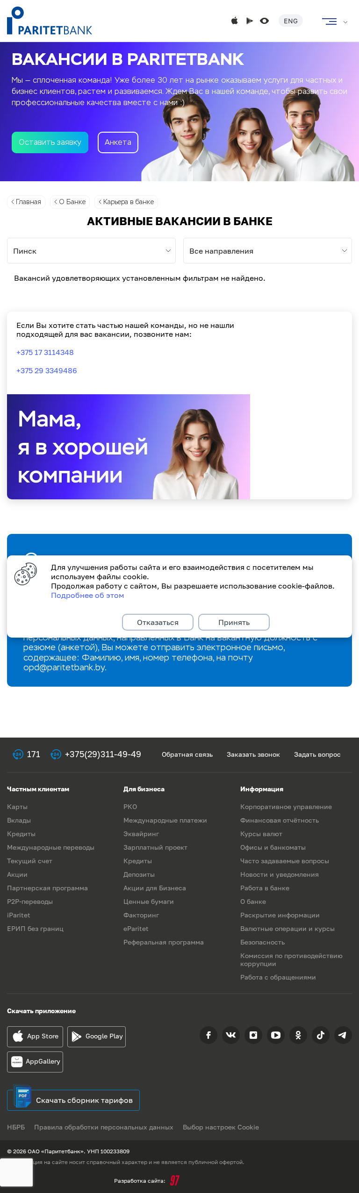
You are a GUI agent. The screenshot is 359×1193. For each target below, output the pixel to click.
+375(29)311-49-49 (103, 754)
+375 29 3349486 (46, 370)
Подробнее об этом (87, 595)
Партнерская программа (47, 888)
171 (33, 754)
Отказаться (158, 622)
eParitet (136, 928)
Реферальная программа (163, 942)
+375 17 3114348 (45, 352)
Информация (261, 789)
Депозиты (139, 874)
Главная (28, 202)
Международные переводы (50, 847)
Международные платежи (165, 820)
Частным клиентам (38, 789)
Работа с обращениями (278, 977)
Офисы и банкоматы (273, 847)
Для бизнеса (144, 789)
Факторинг (141, 915)
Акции (17, 874)
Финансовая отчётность (279, 820)
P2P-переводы (30, 901)
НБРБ (16, 1127)
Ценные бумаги (148, 901)
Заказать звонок (253, 754)
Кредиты (21, 834)
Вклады (19, 820)
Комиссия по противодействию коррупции (291, 959)
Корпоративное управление (286, 806)
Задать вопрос (317, 754)
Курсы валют (261, 834)
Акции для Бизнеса (154, 888)
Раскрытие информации (280, 915)
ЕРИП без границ (35, 928)
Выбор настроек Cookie (221, 1127)
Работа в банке (264, 888)
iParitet (18, 915)
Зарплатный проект (155, 847)
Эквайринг (141, 834)
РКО (130, 806)
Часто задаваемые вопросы (284, 861)
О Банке (72, 202)
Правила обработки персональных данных (103, 1127)
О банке (253, 901)
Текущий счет (29, 861)
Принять (234, 622)
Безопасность (262, 942)
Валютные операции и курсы (287, 928)
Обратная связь (187, 754)
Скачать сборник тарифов (84, 1100)
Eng (291, 21)
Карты (17, 806)
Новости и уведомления (279, 874)
